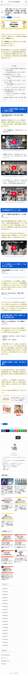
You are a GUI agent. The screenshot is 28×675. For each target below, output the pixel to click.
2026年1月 (5, 600)
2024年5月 (5, 642)
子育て (4, 664)
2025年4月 (5, 609)
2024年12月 (5, 621)
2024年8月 (5, 633)
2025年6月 (5, 603)
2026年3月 (5, 594)
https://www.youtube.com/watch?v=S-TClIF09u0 (14, 176)
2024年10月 (5, 627)
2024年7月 (5, 636)
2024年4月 (5, 645)
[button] (3, 431)
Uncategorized (6, 655)
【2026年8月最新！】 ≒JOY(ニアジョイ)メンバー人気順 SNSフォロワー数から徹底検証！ (17, 399)
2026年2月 (5, 597)
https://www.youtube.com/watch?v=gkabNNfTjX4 (14, 202)
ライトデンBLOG (14, 2)
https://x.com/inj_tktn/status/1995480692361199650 (14, 298)
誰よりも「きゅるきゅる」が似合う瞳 (16, 87)
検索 (18, 437)
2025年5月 (5, 606)
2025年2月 (5, 615)
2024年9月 (5, 630)
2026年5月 (5, 588)
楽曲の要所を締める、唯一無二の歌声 (16, 72)
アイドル (9, 17)
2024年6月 (5, 639)
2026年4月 (5, 591)
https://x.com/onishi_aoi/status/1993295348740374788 (14, 277)
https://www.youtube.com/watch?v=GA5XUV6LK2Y (14, 150)
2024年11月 (5, 624)
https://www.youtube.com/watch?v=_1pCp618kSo (14, 256)
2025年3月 (5, 612)
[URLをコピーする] (25, 431)
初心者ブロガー (6, 661)
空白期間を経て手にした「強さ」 (12, 74)
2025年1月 (5, 618)
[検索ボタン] (26, 2)
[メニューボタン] (2, 2)
